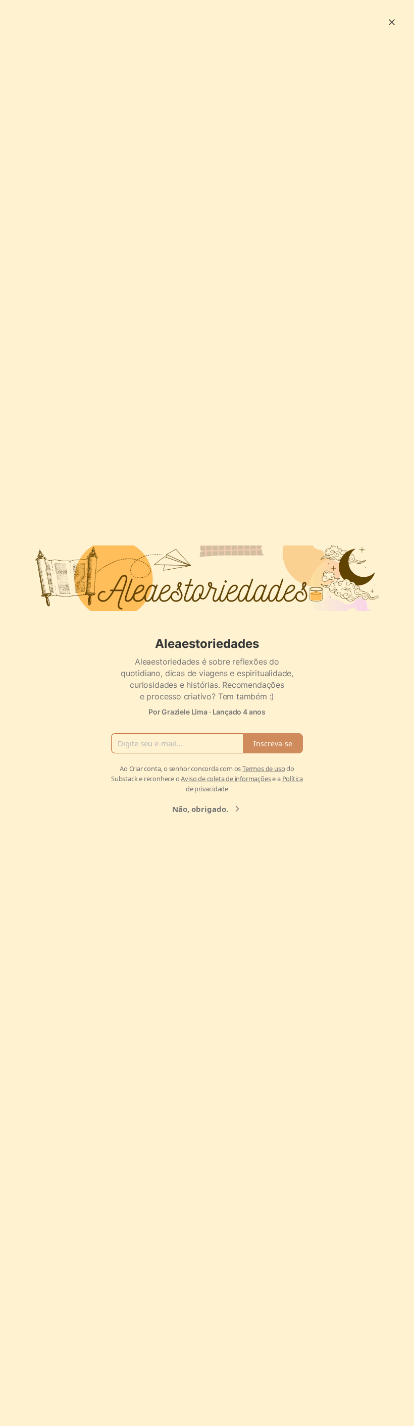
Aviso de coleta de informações (226, 778)
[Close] (392, 22)
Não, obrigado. (200, 809)
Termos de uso (263, 768)
